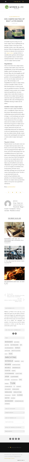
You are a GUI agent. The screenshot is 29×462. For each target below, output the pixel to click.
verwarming (7, 395)
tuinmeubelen (8, 386)
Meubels (8, 367)
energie (17, 348)
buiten (7, 345)
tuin (12, 383)
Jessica (15, 201)
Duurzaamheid (9, 348)
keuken (8, 364)
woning (13, 398)
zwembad (7, 403)
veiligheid (8, 389)
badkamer (9, 342)
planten (7, 370)
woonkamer (9, 401)
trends (7, 383)
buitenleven (14, 345)
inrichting (10, 357)
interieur (9, 361)
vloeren (19, 395)
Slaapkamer (14, 376)
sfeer (7, 376)
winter (7, 398)
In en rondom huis (14, 16)
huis (10, 354)
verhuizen (8, 392)
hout (6, 353)
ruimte (13, 370)
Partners (13, 458)
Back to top (21, 460)
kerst (22, 361)
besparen (16, 342)
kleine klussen (16, 364)
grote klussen (16, 350)
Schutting (19, 373)
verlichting (17, 392)
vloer (13, 395)
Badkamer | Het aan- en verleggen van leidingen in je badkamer (14, 240)
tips (20, 379)
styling (7, 379)
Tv (14, 386)
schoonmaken (9, 373)
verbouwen (15, 389)
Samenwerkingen (7, 458)
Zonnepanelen (19, 401)
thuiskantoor (14, 379)
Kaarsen (17, 361)
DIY (21, 345)
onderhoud (16, 367)
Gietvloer (7, 350)
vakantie (18, 386)
